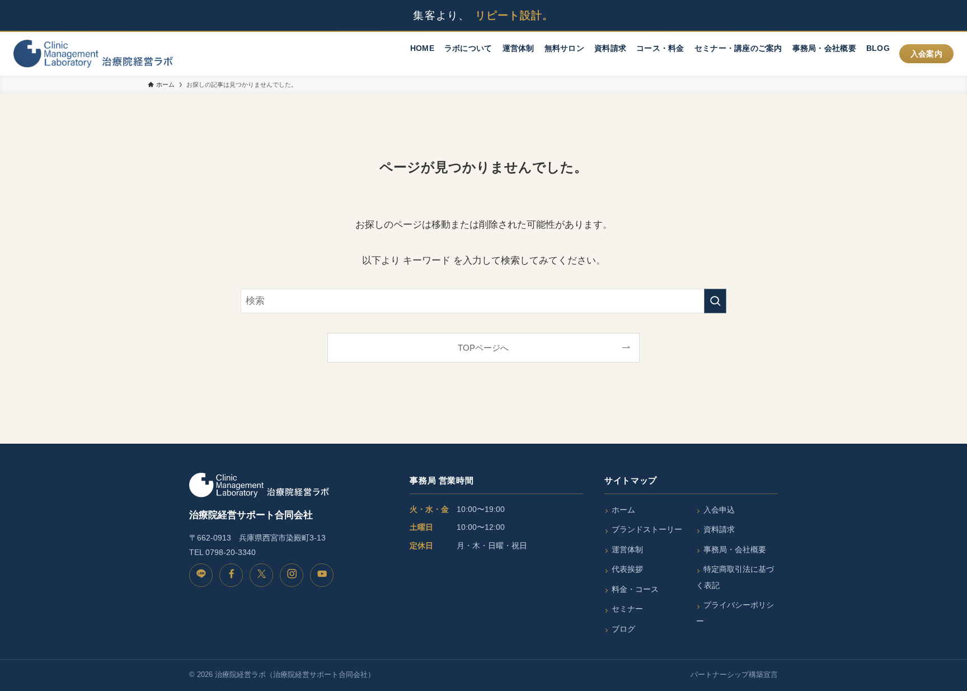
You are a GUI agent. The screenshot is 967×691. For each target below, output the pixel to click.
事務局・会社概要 (734, 549)
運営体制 (627, 549)
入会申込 (719, 509)
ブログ (623, 628)
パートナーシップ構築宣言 (734, 675)
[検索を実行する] (715, 301)
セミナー (627, 608)
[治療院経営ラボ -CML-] (93, 54)
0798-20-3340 (230, 552)
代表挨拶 (627, 569)
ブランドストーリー (647, 529)
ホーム (623, 509)
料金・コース (635, 589)
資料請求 (719, 529)
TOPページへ (483, 347)
